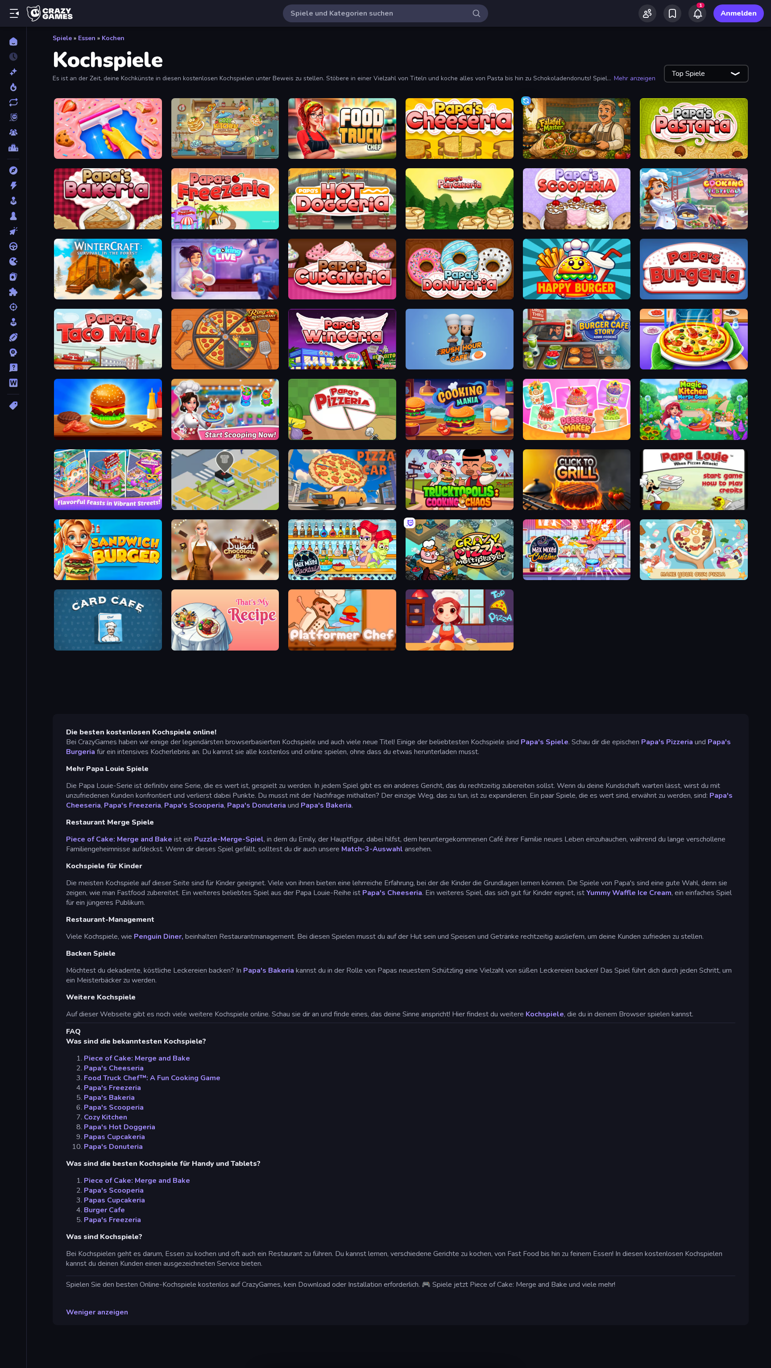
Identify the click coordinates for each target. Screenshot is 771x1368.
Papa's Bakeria (326, 805)
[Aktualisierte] (13, 102)
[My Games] (672, 13)
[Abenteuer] (13, 170)
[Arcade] (13, 200)
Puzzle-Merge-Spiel (229, 839)
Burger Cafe (104, 1210)
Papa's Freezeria (132, 805)
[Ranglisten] (13, 147)
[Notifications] (697, 13)
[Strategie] (13, 352)
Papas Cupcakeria (114, 1137)
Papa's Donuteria (256, 805)
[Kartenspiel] (13, 276)
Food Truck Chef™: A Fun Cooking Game (152, 1078)
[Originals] (13, 117)
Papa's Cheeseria (392, 893)
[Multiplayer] (13, 132)
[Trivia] (13, 367)
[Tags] (13, 405)
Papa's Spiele (544, 742)
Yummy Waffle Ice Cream (629, 893)
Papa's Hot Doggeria (119, 1127)
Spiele (62, 38)
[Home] (13, 41)
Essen (86, 38)
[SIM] (13, 322)
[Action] (13, 185)
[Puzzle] (13, 291)
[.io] (13, 261)
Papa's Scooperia (194, 805)
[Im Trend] (13, 87)
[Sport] (13, 337)
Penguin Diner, (158, 936)
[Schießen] (13, 307)
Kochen (113, 38)
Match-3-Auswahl (372, 849)
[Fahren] (13, 246)
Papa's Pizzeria (667, 742)
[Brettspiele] (13, 216)
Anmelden (739, 13)
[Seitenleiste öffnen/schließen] (14, 13)
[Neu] (13, 71)
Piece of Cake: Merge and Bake (119, 839)
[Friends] (647, 13)
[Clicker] (13, 231)
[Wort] (13, 382)
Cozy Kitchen (105, 1117)
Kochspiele (545, 1014)
